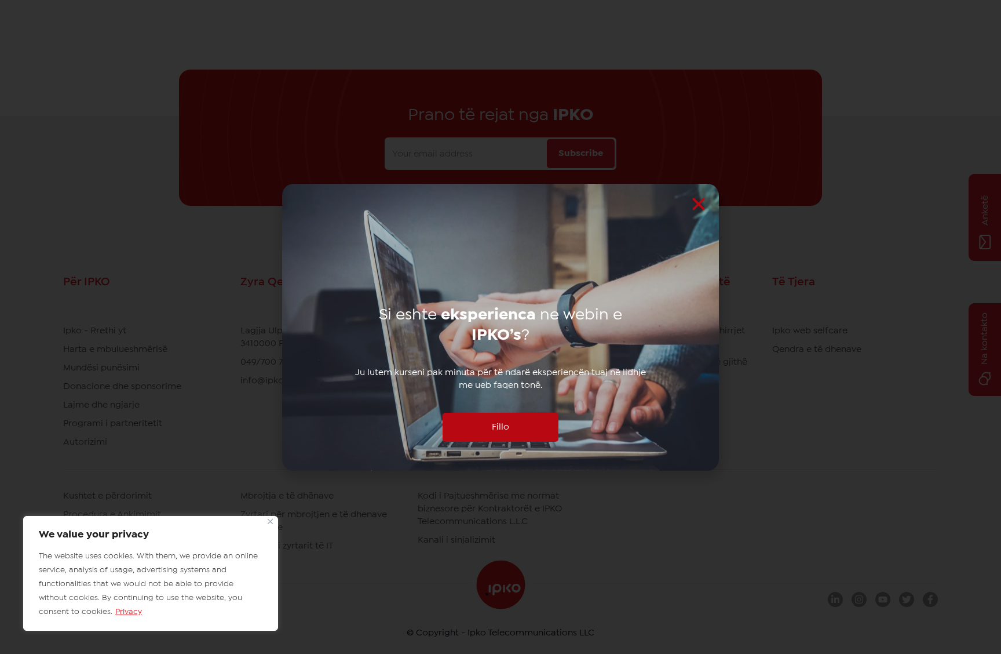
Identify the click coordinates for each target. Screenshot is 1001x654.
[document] (500, 327)
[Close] (270, 521)
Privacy (128, 611)
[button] (698, 204)
